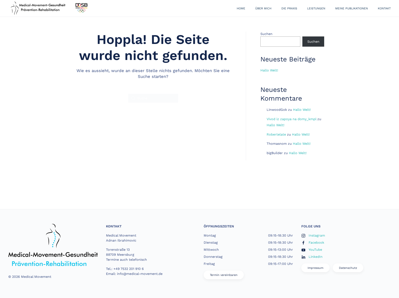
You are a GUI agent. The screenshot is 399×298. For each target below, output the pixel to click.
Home (241, 8)
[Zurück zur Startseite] (49, 8)
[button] (199, 192)
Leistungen (316, 8)
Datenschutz (348, 267)
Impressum (315, 267)
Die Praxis (289, 8)
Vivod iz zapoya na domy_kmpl (291, 119)
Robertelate (276, 134)
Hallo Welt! (269, 70)
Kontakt (384, 8)
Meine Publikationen (351, 8)
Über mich (263, 8)
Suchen (266, 34)
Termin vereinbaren (224, 275)
